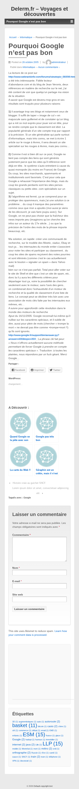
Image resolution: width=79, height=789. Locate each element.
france (50, 735)
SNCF (26, 757)
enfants (17, 735)
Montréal (27, 749)
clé (15, 730)
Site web (17, 594)
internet (18, 744)
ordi (56, 749)
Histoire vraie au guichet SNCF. (29, 483)
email (45, 730)
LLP (53, 743)
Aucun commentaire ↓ (49, 67)
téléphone (55, 757)
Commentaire (21, 534)
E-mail (16, 581)
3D (15, 722)
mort (37, 749)
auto (40, 722)
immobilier (52, 739)
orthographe (21, 752)
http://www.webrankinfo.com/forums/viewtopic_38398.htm (41, 76)
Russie (36, 753)
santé (53, 753)
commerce (25, 730)
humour (40, 739)
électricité (26, 761)
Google (27, 497)
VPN (15, 761)
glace (59, 735)
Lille (38, 745)
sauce (16, 757)
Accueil (13, 37)
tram (44, 757)
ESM (34, 734)
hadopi (30, 739)
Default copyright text (43, 786)
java (30, 744)
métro (46, 748)
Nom (15, 567)
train (35, 756)
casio (52, 726)
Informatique (26, 37)
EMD (53, 730)
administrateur (58, 62)
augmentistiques (27, 722)
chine (62, 726)
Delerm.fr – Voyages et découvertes (39, 11)
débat (36, 730)
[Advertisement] (43, 673)
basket (24, 725)
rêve (45, 753)
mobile (16, 749)
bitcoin (42, 726)
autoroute (52, 721)
